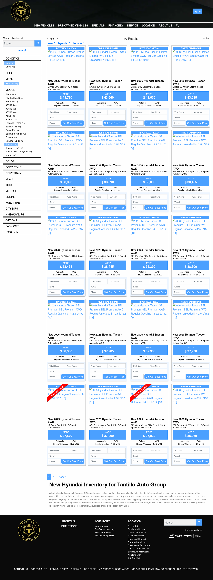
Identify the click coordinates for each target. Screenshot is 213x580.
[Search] (37, 43)
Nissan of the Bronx (137, 532)
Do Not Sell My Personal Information (107, 568)
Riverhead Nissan (136, 535)
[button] (44, 25)
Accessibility (39, 568)
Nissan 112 (133, 525)
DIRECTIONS (69, 526)
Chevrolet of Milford (137, 542)
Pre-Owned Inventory (104, 529)
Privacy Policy (59, 568)
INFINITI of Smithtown (138, 548)
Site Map (76, 568)
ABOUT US (68, 521)
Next (62, 476)
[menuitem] (22, 63)
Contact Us (21, 568)
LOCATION (134, 521)
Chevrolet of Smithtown (139, 545)
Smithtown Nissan (136, 529)
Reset (21, 50)
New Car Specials (103, 532)
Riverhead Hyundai (137, 538)
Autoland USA (134, 554)
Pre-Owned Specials (104, 535)
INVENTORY (102, 521)
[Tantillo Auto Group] (21, 11)
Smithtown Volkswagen (139, 551)
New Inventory (101, 525)
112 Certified (134, 557)
